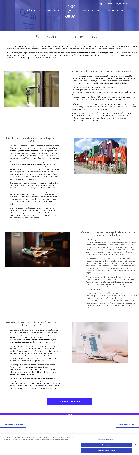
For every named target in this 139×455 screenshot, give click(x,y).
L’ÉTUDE (31, 10)
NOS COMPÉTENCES (49, 10)
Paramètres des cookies (106, 439)
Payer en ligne (123, 4)
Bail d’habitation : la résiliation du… (13, 424)
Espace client (105, 4)
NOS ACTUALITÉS (90, 10)
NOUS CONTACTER (113, 10)
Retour (69, 414)
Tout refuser (106, 445)
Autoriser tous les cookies (106, 450)
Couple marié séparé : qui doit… (127, 424)
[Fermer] (135, 444)
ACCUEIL (19, 10)
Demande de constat (69, 401)
